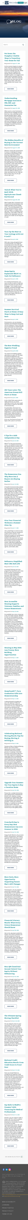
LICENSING (5, 1205)
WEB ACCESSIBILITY (8, 1202)
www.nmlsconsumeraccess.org (12, 1196)
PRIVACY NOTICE (8, 1208)
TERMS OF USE (7, 1214)
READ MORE (10, 89)
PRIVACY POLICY (7, 1211)
